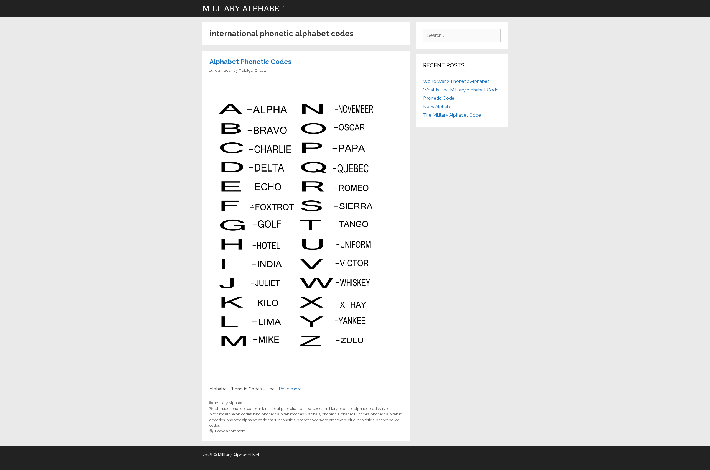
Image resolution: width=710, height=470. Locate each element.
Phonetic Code (439, 98)
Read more (290, 389)
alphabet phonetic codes (236, 408)
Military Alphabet (243, 8)
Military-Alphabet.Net (238, 455)
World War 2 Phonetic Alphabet (456, 81)
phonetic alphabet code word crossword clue (316, 420)
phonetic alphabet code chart (251, 420)
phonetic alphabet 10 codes (345, 414)
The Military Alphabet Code (452, 115)
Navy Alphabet (438, 106)
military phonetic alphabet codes (353, 408)
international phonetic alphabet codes (291, 408)
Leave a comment (230, 431)
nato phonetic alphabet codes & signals (286, 414)
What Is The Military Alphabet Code (461, 90)
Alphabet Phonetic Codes (250, 62)
